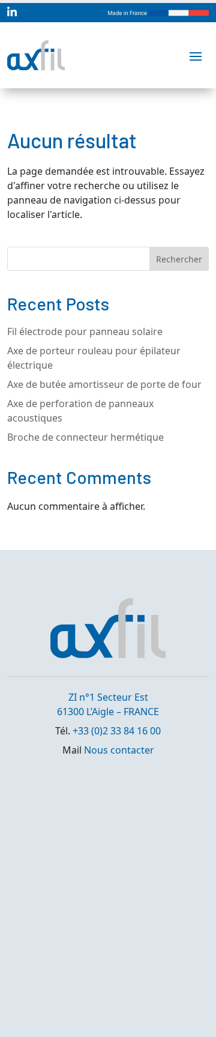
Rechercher (179, 259)
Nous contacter (119, 750)
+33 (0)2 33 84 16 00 (117, 730)
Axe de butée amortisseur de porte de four (104, 384)
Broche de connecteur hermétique (85, 437)
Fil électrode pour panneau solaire (85, 331)
